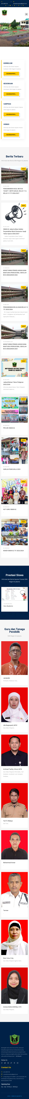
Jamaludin (6, 678)
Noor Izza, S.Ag (8, 958)
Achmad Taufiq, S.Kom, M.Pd (12, 769)
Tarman (5, 910)
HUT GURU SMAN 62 (9, 509)
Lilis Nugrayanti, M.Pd (10, 725)
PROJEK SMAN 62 (9, 428)
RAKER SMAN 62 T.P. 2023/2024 (13, 550)
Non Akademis (8, 606)
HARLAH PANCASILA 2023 (11, 469)
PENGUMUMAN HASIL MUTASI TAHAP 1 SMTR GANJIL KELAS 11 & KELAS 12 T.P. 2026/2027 (14, 191)
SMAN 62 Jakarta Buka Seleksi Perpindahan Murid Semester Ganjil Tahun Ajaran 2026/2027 (14, 231)
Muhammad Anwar (9, 862)
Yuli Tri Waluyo (8, 821)
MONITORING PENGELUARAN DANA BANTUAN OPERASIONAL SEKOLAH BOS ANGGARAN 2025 (15, 346)
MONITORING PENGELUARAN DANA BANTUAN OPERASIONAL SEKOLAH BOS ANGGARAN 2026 (15, 273)
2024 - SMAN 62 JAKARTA (14, 1096)
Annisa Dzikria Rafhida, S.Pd (12, 1007)
